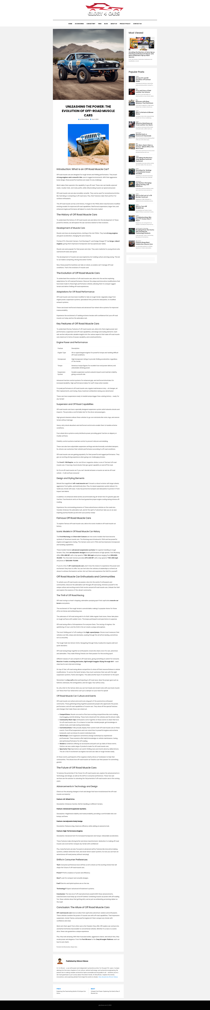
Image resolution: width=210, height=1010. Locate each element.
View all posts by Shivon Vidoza (108, 977)
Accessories (79, 24)
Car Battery (91, 24)
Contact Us (137, 24)
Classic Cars (74, 947)
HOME (70, 24)
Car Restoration (66, 947)
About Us (114, 24)
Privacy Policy (125, 24)
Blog (106, 24)
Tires (99, 24)
